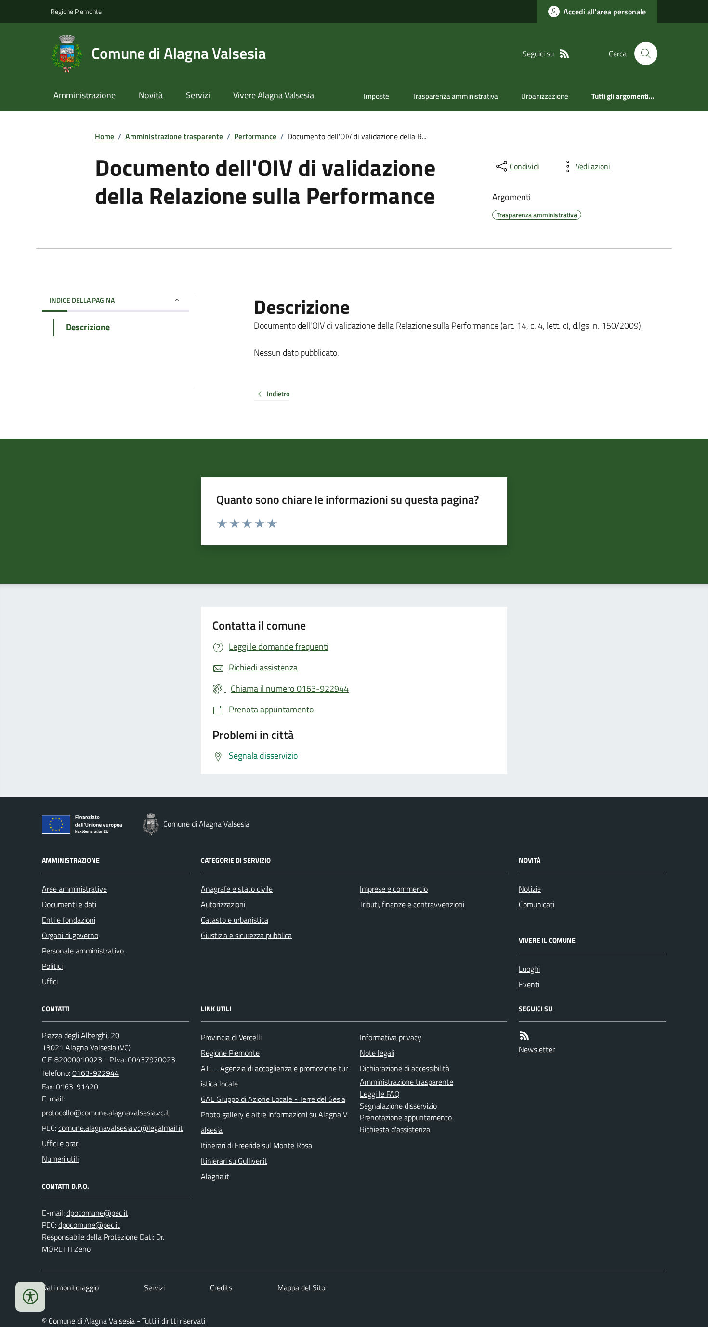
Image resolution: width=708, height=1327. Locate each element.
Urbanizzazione (544, 96)
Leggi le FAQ (380, 1093)
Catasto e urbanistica (234, 919)
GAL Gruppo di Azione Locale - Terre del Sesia (273, 1099)
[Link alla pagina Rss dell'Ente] (524, 1036)
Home (104, 136)
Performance (255, 136)
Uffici (50, 981)
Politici (52, 966)
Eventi (529, 984)
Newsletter (537, 1049)
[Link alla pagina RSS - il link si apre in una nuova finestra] (564, 54)
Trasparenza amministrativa (455, 96)
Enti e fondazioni (68, 919)
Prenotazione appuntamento (406, 1117)
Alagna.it (215, 1176)
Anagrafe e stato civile (237, 889)
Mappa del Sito (301, 1287)
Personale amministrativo (83, 950)
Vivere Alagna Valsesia (273, 95)
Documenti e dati (69, 904)
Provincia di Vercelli (231, 1037)
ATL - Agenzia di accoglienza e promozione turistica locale (274, 1075)
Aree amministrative (74, 889)
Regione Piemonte (76, 11)
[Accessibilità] (30, 1296)
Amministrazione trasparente (174, 136)
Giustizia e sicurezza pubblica (246, 935)
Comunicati (536, 904)
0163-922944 (95, 1073)
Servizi (198, 95)
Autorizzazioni (223, 904)
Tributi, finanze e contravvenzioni (412, 904)
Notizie (530, 889)
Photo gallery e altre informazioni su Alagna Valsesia (274, 1122)
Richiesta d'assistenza (395, 1129)
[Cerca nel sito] (642, 53)
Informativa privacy (390, 1037)
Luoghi (529, 969)
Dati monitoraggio (70, 1287)
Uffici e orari (60, 1143)
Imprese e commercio (394, 889)
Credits (221, 1287)
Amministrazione (84, 95)
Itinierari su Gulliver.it (234, 1160)
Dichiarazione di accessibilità (404, 1068)
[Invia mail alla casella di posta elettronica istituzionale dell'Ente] (106, 1112)
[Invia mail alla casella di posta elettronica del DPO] (97, 1213)
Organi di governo (70, 935)
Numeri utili (60, 1159)
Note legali (377, 1053)
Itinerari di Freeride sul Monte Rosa (256, 1145)
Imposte (376, 96)
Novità (151, 95)
